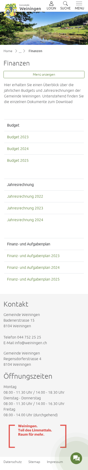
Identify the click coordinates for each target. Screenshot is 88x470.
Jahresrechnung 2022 (25, 196)
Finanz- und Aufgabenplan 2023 (33, 256)
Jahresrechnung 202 (24, 220)
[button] (65, 6)
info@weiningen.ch (31, 343)
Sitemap (34, 462)
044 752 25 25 (29, 337)
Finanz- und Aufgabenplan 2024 (33, 267)
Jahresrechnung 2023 (25, 208)
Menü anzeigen (44, 74)
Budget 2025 (18, 160)
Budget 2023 (18, 137)
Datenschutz (13, 462)
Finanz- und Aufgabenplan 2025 (33, 279)
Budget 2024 (18, 148)
